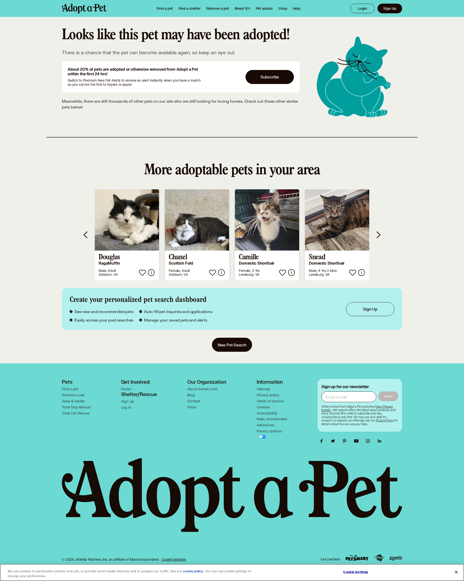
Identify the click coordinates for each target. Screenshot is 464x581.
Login (362, 8)
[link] (217, 8)
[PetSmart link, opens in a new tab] (357, 558)
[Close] (456, 572)
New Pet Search (232, 345)
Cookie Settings (173, 559)
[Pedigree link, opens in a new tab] (379, 558)
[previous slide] (86, 234)
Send (388, 396)
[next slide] (378, 234)
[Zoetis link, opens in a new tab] (395, 558)
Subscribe (270, 77)
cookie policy (193, 571)
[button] (127, 234)
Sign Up (389, 8)
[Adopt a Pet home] (84, 8)
